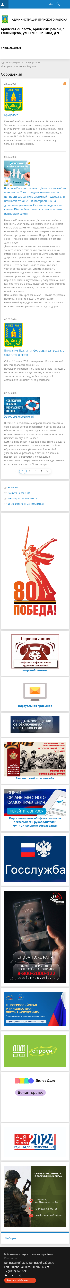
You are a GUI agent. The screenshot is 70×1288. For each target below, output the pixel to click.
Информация (33, 62)
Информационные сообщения (19, 66)
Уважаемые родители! (19, 416)
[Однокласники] (20, 1275)
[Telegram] (13, 1275)
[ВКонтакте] (6, 1275)
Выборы (10, 1238)
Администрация (10, 62)
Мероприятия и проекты (22, 498)
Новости (13, 487)
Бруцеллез (11, 115)
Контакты (10, 1258)
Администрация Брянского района (39, 19)
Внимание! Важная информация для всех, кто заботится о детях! (34, 353)
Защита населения (19, 493)
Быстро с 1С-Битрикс (18, 1280)
